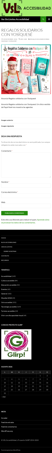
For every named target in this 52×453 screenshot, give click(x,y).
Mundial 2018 (6, 298)
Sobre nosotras (10, 251)
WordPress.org (7, 431)
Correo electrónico (9, 192)
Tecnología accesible (9, 307)
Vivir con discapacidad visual (12, 315)
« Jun (4, 397)
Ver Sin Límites (6, 247)
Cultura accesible (7, 281)
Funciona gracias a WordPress (10, 450)
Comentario (6, 151)
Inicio (3, 238)
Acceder (4, 418)
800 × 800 (23, 39)
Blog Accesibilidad (8, 242)
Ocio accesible (6, 302)
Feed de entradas (7, 422)
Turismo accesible (8, 311)
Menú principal (49, 19)
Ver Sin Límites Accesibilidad (15, 19)
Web (3, 202)
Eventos (4, 289)
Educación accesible (8, 285)
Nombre (5, 182)
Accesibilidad (6, 276)
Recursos (5, 260)
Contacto (5, 256)
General (4, 294)
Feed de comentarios (9, 427)
